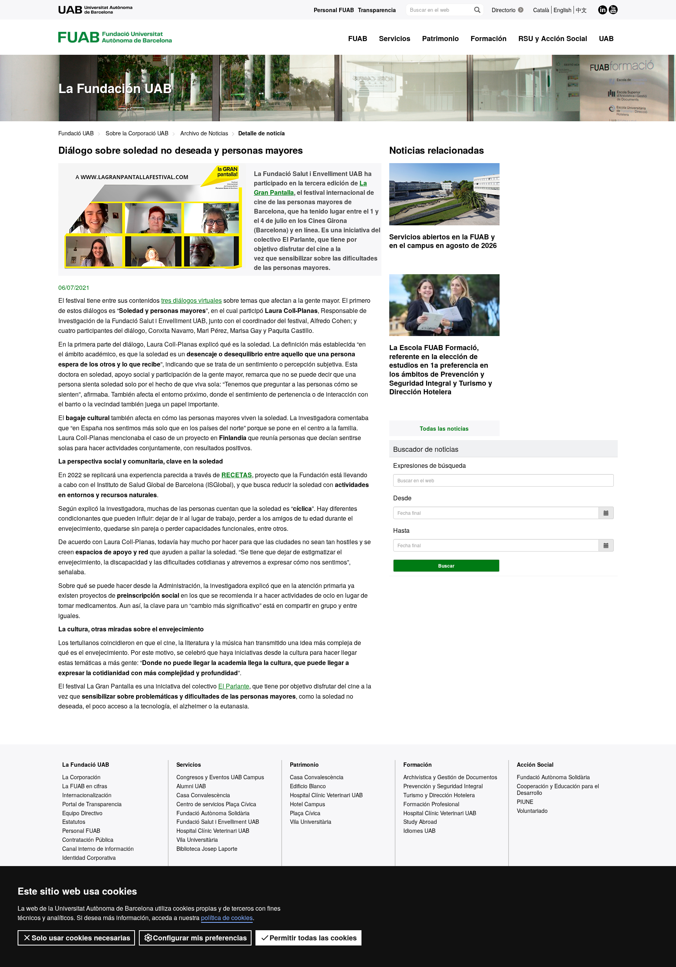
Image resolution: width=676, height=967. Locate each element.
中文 (581, 10)
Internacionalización (86, 795)
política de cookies (227, 917)
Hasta (401, 530)
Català (541, 10)
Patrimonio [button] (440, 38)
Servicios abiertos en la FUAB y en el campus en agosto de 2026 (443, 241)
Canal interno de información (98, 848)
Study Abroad (420, 821)
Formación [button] (489, 38)
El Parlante (233, 685)
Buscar (446, 565)
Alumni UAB (191, 786)
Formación (417, 764)
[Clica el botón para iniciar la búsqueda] (477, 10)
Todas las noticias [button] (444, 428)
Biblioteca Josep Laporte (206, 848)
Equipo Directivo (82, 813)
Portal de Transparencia (92, 804)
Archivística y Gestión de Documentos (450, 777)
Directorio (504, 10)
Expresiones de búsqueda (429, 465)
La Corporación (81, 777)
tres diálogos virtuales (191, 300)
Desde (402, 497)
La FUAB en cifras (84, 786)
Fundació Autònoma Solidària (213, 813)
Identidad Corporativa (89, 857)
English (563, 10)
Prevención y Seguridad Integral (443, 786)
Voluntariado (532, 810)
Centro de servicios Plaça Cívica (216, 804)
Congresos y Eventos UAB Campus (220, 777)
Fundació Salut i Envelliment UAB (217, 821)
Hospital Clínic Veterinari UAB (212, 830)
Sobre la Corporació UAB (137, 133)
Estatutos (73, 821)
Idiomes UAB (419, 830)
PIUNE (525, 801)
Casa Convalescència (203, 795)
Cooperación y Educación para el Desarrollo (558, 789)
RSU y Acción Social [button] (552, 38)
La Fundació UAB (85, 764)
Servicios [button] (394, 38)
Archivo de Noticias (204, 133)
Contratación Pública (87, 839)
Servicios (188, 764)
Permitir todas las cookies (313, 938)
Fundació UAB (76, 133)
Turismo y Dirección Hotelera (439, 795)
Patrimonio (304, 764)
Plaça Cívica (305, 813)
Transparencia (377, 10)
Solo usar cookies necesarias (81, 938)
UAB (606, 38)
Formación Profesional (431, 804)
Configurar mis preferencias (200, 938)
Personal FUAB (334, 10)
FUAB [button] (357, 38)
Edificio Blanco (308, 786)
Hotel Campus (307, 804)
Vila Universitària (197, 839)
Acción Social (535, 764)
